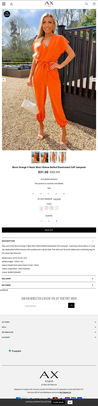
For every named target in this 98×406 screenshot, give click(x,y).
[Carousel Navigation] (49, 80)
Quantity (49, 215)
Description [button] (8, 241)
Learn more (58, 402)
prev (4, 80)
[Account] (11, 4)
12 (48, 194)
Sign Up (71, 305)
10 (41, 194)
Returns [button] (6, 285)
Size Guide (56, 199)
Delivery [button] (6, 278)
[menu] (3, 4)
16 (64, 194)
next (94, 80)
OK (70, 402)
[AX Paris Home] (49, 4)
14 (56, 194)
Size (49, 188)
